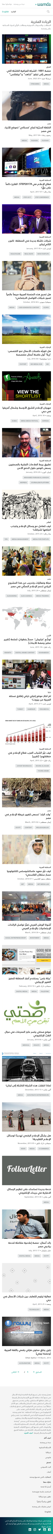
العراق (48, 67)
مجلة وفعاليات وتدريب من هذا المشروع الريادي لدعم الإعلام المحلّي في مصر (29, 584)
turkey (20, 709)
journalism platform (40, 482)
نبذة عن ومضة (19, 4)
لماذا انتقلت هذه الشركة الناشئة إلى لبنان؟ (28, 1085)
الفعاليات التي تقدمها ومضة (40, 1477)
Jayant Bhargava (24, 765)
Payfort (23, 364)
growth (7, 652)
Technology (34, 1309)
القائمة (13, 11)
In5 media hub (36, 364)
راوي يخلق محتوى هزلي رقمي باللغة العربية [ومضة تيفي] (28, 1351)
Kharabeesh (44, 652)
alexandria (12, 595)
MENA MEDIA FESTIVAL (29, 420)
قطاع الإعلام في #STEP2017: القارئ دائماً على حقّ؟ (28, 185)
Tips (6, 539)
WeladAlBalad (42, 827)
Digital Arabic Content (24, 652)
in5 (47, 364)
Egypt (18, 827)
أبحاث (49, 1472)
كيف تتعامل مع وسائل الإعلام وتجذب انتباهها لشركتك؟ (31, 528)
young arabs (43, 770)
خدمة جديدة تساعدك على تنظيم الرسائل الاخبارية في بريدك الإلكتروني (29, 1191)
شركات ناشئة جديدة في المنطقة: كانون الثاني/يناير (29, 242)
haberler (31, 709)
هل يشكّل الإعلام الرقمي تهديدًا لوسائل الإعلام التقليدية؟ (29, 1137)
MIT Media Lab (43, 884)
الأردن (49, 635)
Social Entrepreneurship (15, 937)
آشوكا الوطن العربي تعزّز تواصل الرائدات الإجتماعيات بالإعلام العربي (29, 926)
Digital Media (21, 991)
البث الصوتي (46, 1467)
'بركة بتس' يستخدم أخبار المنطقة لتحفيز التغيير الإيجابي (30, 980)
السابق (39, 1372)
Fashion (34, 140)
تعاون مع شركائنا (45, 1496)
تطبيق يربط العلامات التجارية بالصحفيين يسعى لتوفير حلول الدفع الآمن (30, 466)
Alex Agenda (26, 595)
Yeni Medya (44, 709)
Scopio (46, 307)
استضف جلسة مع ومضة (41, 1491)
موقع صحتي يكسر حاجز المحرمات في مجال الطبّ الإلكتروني (28, 1033)
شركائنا (48, 1452)
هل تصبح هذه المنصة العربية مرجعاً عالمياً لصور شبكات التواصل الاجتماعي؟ (28, 296)
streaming (35, 83)
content (28, 827)
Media (46, 83)
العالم (49, 522)
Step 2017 (27, 197)
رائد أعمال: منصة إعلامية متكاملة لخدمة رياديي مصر (29, 1244)
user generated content (29, 307)
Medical (26, 1045)
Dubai (14, 420)
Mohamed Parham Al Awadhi (36, 477)
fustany (45, 140)
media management (20, 539)
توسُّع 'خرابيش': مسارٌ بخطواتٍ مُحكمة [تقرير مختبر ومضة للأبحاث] (27, 641)
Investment (34, 937)
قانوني (48, 1457)
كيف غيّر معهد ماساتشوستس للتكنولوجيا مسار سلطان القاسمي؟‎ (29, 873)
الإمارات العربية (45, 347)
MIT (22, 884)
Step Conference (42, 197)
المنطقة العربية (45, 180)
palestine (45, 991)
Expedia (45, 420)
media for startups (41, 539)
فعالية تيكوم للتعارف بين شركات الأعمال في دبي (27, 1298)
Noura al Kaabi (42, 765)
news (23, 1148)
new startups (43, 253)
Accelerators (24, 1363)
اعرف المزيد (28, 1433)
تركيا (49, 692)
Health (36, 1045)
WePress (23, 482)
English (5, 12)
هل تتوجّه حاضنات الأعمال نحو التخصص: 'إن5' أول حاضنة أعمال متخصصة (29, 352)
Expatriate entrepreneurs (38, 1094)
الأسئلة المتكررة (45, 1447)
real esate (29, 253)
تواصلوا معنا (7, 4)
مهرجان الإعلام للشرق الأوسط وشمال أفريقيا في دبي (26, 409)
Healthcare (15, 253)
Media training (42, 595)
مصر (49, 123)
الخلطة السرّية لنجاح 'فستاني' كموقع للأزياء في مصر (28, 129)
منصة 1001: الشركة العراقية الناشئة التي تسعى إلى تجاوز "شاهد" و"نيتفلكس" (29, 72)
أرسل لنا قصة (46, 1486)
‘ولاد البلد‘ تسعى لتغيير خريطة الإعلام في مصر (28, 816)
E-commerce (44, 1148)
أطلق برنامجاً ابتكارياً (44, 1501)
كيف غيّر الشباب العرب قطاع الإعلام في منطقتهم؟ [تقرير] (29, 754)
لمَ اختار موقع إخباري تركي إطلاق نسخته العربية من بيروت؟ (30, 697)
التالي (13, 1372)
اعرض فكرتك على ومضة (41, 1506)
